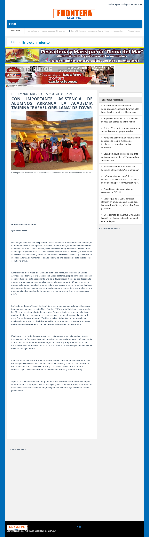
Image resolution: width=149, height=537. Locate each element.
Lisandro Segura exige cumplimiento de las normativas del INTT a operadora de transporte (120, 157)
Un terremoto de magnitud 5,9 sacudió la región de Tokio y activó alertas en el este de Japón (120, 218)
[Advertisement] (52, 197)
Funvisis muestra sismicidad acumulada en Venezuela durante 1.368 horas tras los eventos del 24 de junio (120, 108)
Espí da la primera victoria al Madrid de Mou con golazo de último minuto (29, 31)
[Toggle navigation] (134, 24)
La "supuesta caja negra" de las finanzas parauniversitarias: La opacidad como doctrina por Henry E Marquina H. (120, 179)
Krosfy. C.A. (52, 531)
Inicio (12, 24)
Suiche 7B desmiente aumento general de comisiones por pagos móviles (86, 31)
